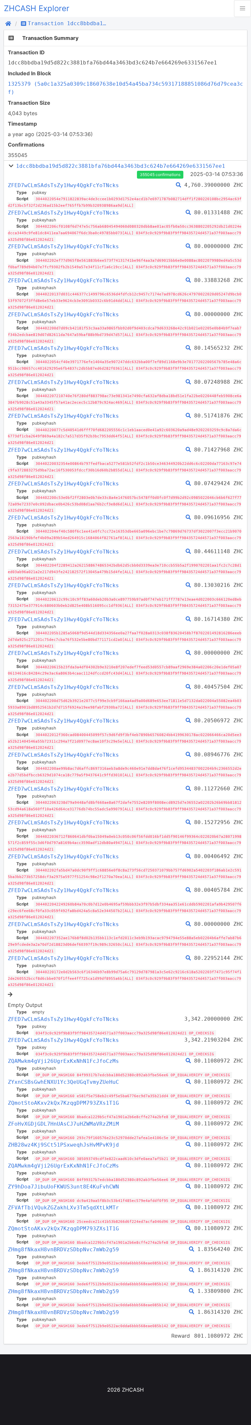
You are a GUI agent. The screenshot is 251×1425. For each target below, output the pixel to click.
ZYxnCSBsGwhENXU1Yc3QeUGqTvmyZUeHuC (63, 1082)
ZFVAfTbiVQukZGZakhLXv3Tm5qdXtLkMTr (63, 1208)
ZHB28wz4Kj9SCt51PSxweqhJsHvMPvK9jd (63, 1145)
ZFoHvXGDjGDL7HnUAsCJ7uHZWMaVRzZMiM (63, 1124)
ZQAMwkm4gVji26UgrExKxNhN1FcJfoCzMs (63, 1061)
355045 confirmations (160, 174)
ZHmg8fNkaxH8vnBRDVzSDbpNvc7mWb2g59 (63, 1249)
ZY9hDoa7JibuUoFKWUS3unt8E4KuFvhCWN (63, 1187)
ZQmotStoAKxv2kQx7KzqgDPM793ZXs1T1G (63, 1103)
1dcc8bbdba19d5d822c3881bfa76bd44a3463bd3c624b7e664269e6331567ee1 (120, 166)
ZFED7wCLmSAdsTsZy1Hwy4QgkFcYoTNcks (63, 185)
